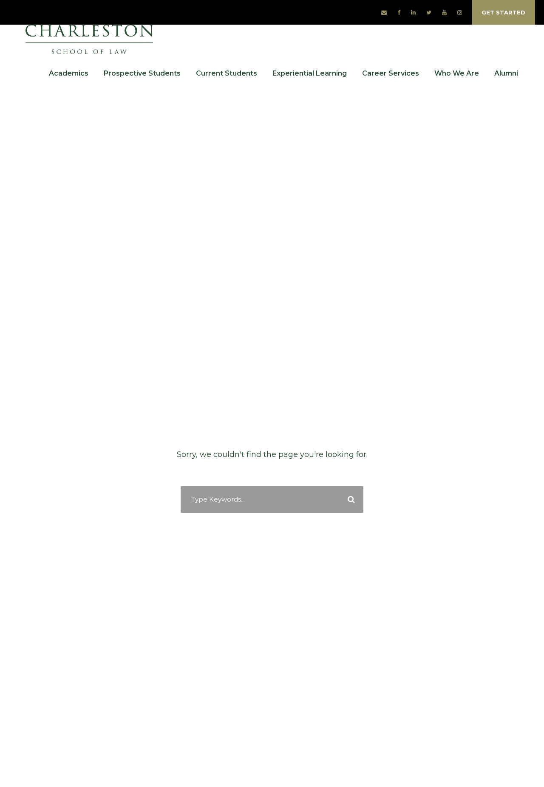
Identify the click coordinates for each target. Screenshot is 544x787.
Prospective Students (142, 73)
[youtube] (444, 12)
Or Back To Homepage (272, 525)
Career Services (390, 73)
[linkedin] (413, 12)
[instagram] (459, 12)
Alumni (506, 73)
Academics (68, 73)
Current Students (226, 73)
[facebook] (398, 12)
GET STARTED (503, 12)
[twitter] (428, 12)
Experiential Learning (309, 73)
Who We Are (456, 73)
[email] (384, 12)
